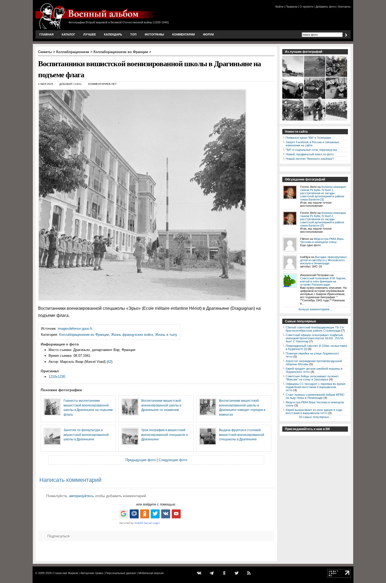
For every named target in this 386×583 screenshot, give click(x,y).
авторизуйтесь (81, 496)
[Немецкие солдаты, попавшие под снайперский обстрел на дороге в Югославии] (337, 76)
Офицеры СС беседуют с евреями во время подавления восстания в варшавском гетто (315, 387)
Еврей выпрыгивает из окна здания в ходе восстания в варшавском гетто (314, 411)
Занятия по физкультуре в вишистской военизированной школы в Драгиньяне (86, 434)
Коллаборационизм (72, 52)
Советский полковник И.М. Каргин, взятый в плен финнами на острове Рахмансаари (323, 281)
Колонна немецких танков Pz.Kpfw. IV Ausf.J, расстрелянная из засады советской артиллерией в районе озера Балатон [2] (323, 219)
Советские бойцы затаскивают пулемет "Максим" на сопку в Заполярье (312, 378)
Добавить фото (326, 6)
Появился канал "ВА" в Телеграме (308, 137)
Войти (279, 6)
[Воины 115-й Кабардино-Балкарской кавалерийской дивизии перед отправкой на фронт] (337, 120)
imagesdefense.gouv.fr (75, 329)
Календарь (113, 34)
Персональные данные (120, 573)
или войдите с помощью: (156, 504)
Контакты (344, 6)
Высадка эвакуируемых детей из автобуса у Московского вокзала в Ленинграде (323, 260)
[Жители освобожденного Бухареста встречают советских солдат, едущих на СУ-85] (315, 98)
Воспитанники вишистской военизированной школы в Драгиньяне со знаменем (161, 405)
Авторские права (91, 573)
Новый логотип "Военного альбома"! (310, 158)
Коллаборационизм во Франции (120, 52)
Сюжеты (45, 52)
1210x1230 (57, 377)
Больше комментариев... (315, 309)
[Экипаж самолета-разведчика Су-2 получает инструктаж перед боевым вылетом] (315, 120)
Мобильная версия (151, 573)
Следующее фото (173, 460)
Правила (291, 6)
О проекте (306, 6)
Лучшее (89, 34)
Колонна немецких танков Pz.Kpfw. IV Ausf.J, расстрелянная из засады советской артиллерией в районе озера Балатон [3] (323, 193)
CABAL (77, 83)
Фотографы (154, 34)
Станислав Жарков (65, 573)
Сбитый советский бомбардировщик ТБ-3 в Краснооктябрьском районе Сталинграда (315, 329)
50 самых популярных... (315, 417)
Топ (133, 34)
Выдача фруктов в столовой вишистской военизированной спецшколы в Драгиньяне (241, 434)
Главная (46, 34)
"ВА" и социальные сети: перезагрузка (311, 149)
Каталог (68, 34)
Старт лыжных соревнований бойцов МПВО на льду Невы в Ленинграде (315, 396)
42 (109, 362)
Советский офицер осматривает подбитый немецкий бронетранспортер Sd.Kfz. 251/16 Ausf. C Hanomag (314, 338)
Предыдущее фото (141, 460)
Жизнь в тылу (166, 335)
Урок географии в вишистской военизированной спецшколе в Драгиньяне (164, 434)
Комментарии (183, 34)
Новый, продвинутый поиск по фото (310, 154)
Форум (208, 34)
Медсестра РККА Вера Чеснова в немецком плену (321, 240)
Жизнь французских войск (132, 335)
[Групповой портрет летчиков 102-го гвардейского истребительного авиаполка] (293, 120)
